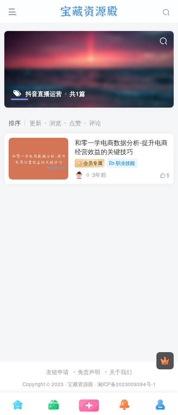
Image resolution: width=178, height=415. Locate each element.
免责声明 (89, 372)
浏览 (55, 122)
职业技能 (125, 162)
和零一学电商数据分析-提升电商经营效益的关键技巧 (121, 147)
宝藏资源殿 (80, 384)
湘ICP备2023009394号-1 (126, 384)
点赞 (75, 122)
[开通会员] (165, 360)
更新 (35, 122)
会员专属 (92, 162)
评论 (95, 122)
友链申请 (57, 372)
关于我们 (120, 372)
